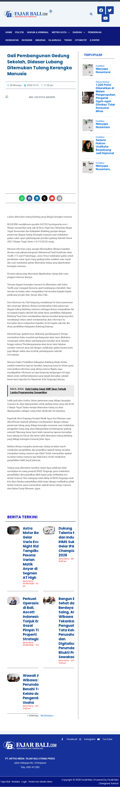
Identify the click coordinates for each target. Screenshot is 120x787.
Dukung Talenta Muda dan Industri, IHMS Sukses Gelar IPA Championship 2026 (71, 542)
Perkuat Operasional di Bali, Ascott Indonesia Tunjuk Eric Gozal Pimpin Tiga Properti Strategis (33, 619)
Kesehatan (12, 40)
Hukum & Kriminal (38, 32)
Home (8, 32)
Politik (19, 32)
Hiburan (40, 40)
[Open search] (91, 14)
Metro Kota (59, 32)
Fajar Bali (5, 781)
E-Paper (94, 40)
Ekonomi (27, 40)
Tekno (68, 40)
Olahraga (54, 40)
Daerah (77, 32)
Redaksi (16, 781)
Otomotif (81, 40)
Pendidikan (94, 32)
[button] (22, 198)
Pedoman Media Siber (40, 781)
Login (24, 781)
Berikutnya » (47, 715)
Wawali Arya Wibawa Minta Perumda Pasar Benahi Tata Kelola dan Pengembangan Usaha (37, 689)
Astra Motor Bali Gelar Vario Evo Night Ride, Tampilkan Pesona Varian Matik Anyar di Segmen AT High (32, 553)
